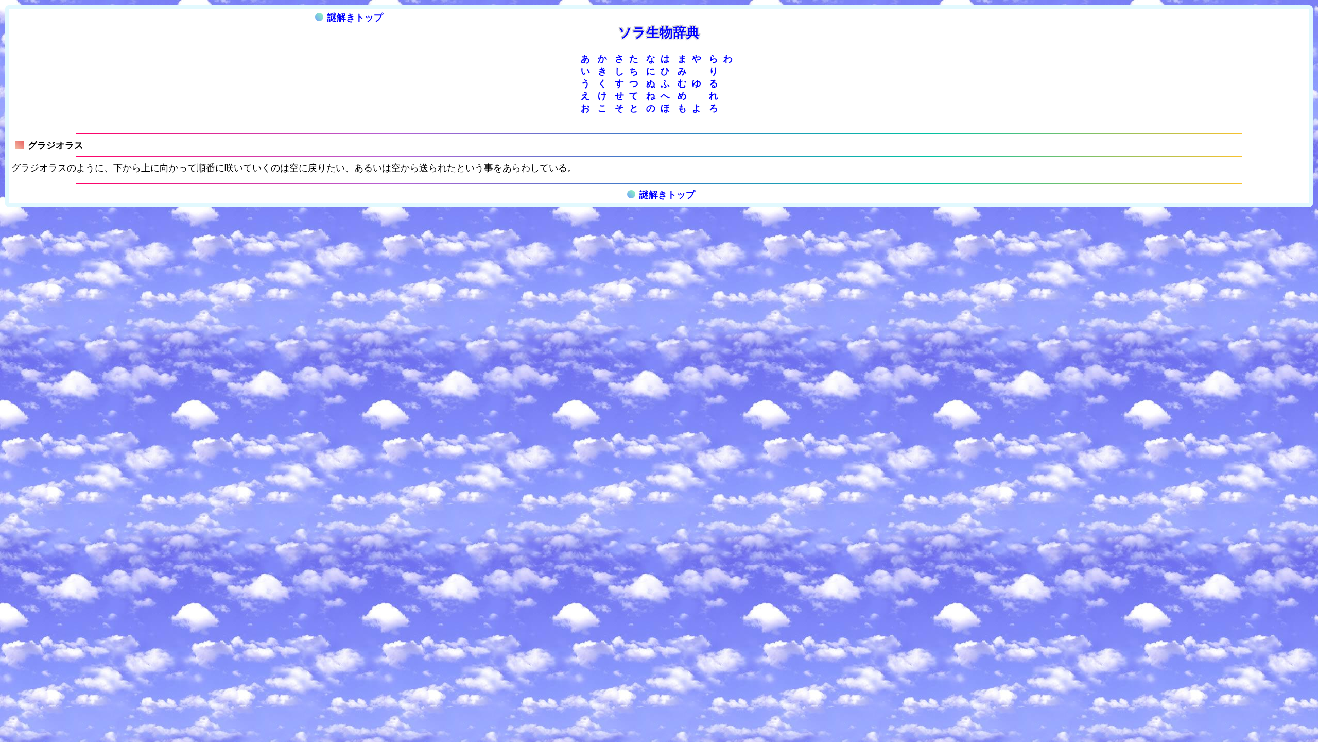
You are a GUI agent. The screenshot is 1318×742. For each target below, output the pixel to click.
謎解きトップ (355, 17)
